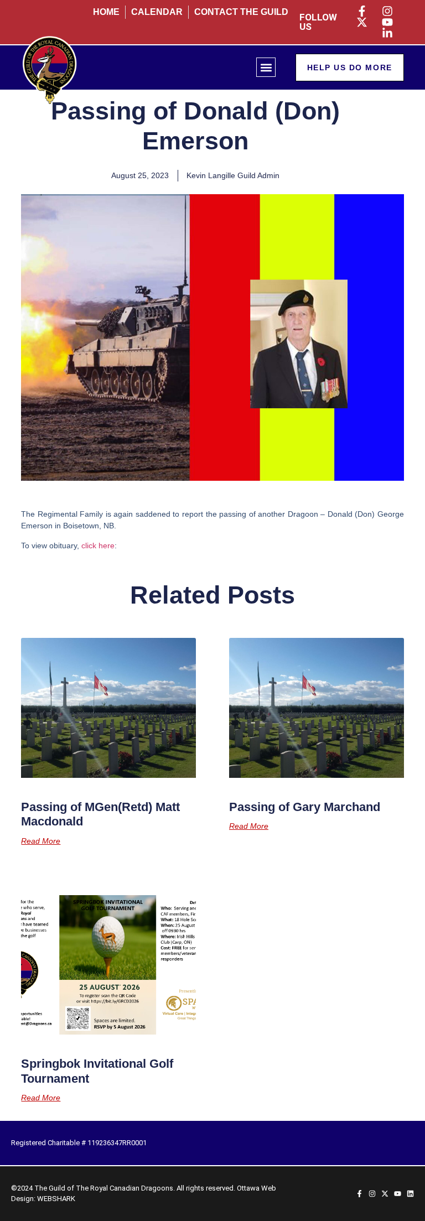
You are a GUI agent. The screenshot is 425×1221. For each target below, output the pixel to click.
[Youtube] (397, 1193)
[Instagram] (372, 1193)
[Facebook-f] (359, 1193)
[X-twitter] (384, 1193)
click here (98, 545)
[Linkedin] (410, 1193)
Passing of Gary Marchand (304, 807)
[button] (266, 67)
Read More (40, 841)
